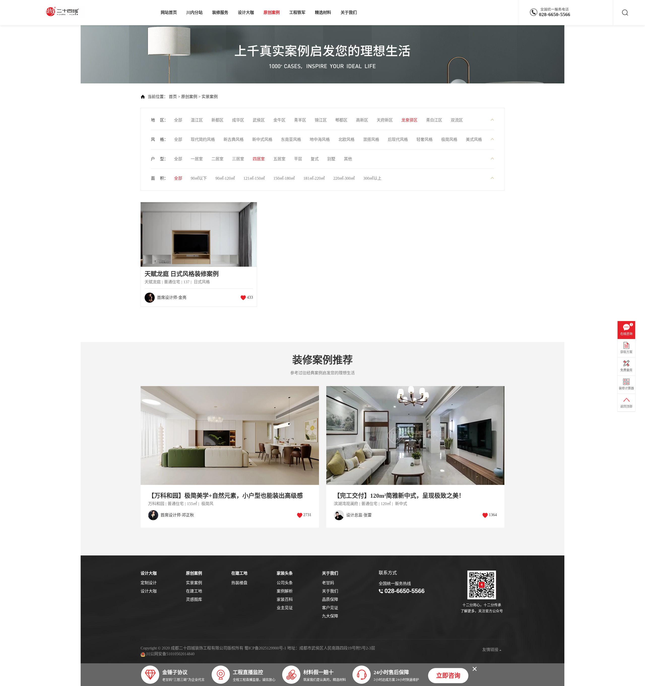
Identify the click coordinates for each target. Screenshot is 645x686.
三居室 (238, 159)
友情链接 (490, 649)
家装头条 (285, 573)
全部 (178, 120)
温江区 (197, 120)
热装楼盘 (239, 583)
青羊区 (300, 120)
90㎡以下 (199, 178)
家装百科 (285, 599)
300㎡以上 (372, 178)
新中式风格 (262, 139)
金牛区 (279, 120)
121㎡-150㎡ (254, 178)
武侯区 (259, 120)
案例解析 (285, 591)
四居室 (259, 159)
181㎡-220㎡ (314, 178)
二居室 (217, 159)
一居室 (197, 159)
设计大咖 (246, 12)
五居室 (279, 159)
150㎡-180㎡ (284, 178)
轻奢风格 (424, 139)
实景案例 (210, 97)
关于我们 (349, 12)
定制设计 (149, 583)
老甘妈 (328, 583)
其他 (348, 159)
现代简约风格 (203, 139)
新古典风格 (233, 139)
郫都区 (341, 120)
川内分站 (194, 12)
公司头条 (285, 583)
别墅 (331, 159)
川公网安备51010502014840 (170, 654)
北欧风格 (346, 139)
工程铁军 (297, 12)
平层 (298, 159)
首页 (173, 97)
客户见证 (330, 608)
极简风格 (449, 139)
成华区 (238, 120)
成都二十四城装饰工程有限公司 (64, 12)
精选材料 (323, 12)
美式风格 (474, 139)
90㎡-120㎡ (225, 178)
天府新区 (385, 120)
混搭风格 (371, 139)
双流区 (457, 120)
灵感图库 (194, 599)
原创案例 (272, 12)
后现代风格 (398, 139)
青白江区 (434, 120)
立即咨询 (448, 675)
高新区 (362, 120)
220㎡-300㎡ (344, 178)
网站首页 (169, 12)
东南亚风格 (291, 139)
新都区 (217, 120)
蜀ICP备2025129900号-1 (265, 648)
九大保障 (330, 616)
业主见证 (285, 608)
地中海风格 (320, 139)
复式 (315, 159)
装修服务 (220, 12)
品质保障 (330, 599)
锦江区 (321, 120)
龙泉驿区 (409, 120)
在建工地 (194, 591)
